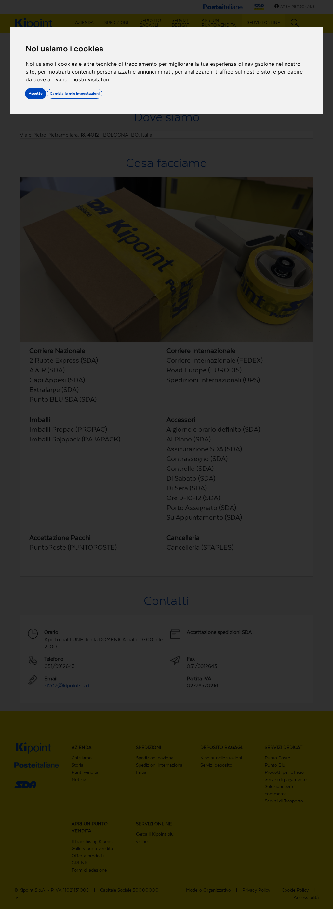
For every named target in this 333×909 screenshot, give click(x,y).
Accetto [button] (36, 93)
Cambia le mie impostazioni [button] (75, 93)
